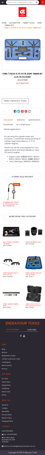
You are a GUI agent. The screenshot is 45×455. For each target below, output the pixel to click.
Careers (5, 408)
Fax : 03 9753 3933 (10, 434)
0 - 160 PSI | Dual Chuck (11, 204)
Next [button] (40, 50)
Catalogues (6, 362)
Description (8, 120)
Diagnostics (6, 385)
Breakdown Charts (8, 356)
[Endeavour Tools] (22, 12)
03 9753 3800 (8, 431)
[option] (22, 49)
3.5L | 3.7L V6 (7, 274)
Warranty (21, 120)
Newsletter (5, 411)
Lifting (4, 395)
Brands (4, 352)
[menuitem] (15, 111)
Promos (4, 369)
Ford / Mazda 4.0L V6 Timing (34, 273)
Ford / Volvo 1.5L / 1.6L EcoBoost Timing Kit (34, 304)
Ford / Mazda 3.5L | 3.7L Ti (11, 273)
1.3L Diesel (6, 244)
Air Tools (5, 379)
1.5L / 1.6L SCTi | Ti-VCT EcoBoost (34, 306)
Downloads (8, 124)
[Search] (36, 2)
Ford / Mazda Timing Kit (11, 304)
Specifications (34, 120)
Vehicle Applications (12, 129)
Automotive (22, 83)
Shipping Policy (7, 421)
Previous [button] (5, 50)
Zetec (5, 306)
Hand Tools (6, 392)
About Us (5, 405)
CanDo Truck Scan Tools (11, 359)
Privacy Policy (7, 415)
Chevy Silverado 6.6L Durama (34, 242)
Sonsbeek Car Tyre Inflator (11, 202)
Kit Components (23, 124)
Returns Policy (7, 418)
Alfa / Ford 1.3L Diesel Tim (11, 242)
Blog (3, 349)
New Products (7, 365)
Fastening (5, 388)
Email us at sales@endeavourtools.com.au (19, 446)
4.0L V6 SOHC (30, 274)
